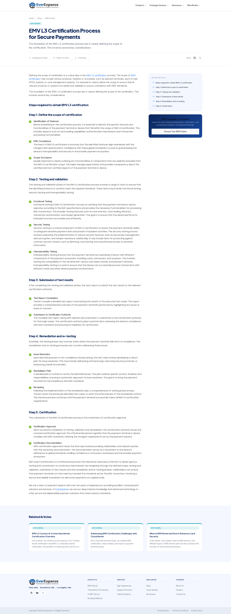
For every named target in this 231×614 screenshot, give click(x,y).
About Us (180, 586)
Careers (179, 590)
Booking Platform (95, 598)
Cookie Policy (196, 611)
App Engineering (124, 586)
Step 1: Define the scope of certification (172, 87)
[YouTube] (37, 592)
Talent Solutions (124, 594)
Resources (177, 5)
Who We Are (192, 5)
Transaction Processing (98, 590)
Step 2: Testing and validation (168, 92)
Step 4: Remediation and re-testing (170, 101)
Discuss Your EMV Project (175, 131)
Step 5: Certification (164, 106)
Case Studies (152, 590)
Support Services (124, 590)
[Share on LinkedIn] (194, 58)
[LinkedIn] (31, 592)
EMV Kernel (50, 18)
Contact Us (180, 594)
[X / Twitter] (43, 592)
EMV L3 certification (96, 75)
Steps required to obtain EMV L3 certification (174, 83)
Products (140, 5)
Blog (40, 18)
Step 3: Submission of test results (169, 97)
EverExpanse (62, 489)
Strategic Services (158, 5)
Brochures (151, 594)
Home (31, 18)
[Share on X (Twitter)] (200, 58)
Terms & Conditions (180, 611)
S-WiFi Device (94, 594)
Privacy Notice (163, 611)
